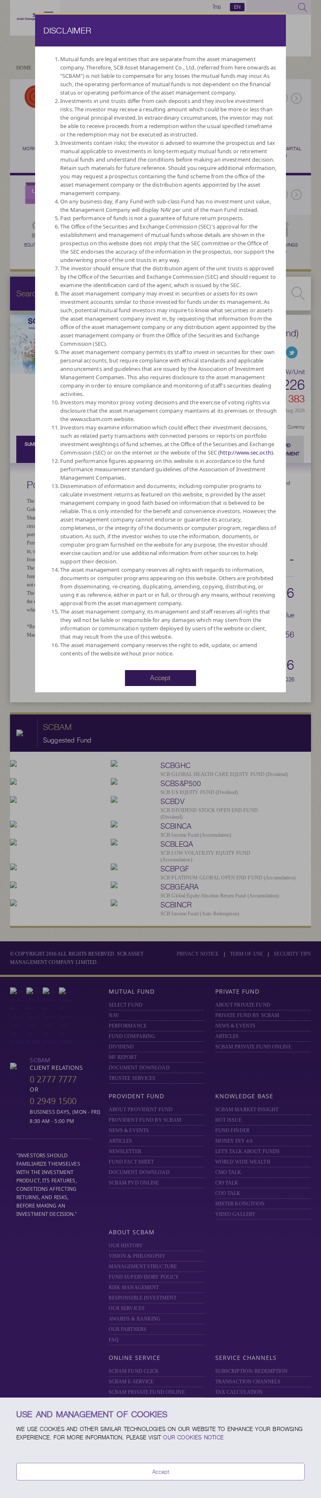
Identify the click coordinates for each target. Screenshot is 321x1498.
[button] (160, 677)
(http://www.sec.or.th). (246, 452)
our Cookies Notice (193, 1437)
